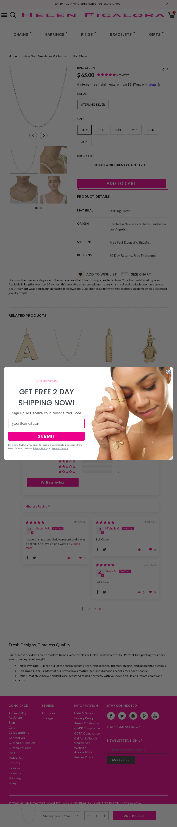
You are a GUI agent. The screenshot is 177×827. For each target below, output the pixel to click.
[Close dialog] (169, 371)
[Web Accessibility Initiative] (1, 822)
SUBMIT (46, 436)
